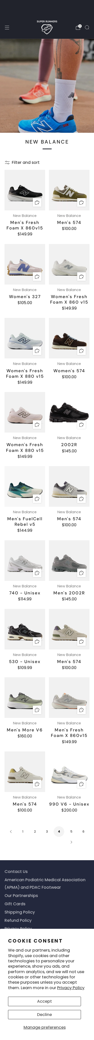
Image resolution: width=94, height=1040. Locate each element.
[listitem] (47, 8)
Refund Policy (18, 920)
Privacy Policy (70, 988)
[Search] (86, 27)
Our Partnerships (21, 895)
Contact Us (16, 871)
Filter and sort (26, 162)
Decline (44, 1014)
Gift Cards (15, 904)
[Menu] (7, 27)
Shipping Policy (20, 912)
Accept (44, 1001)
